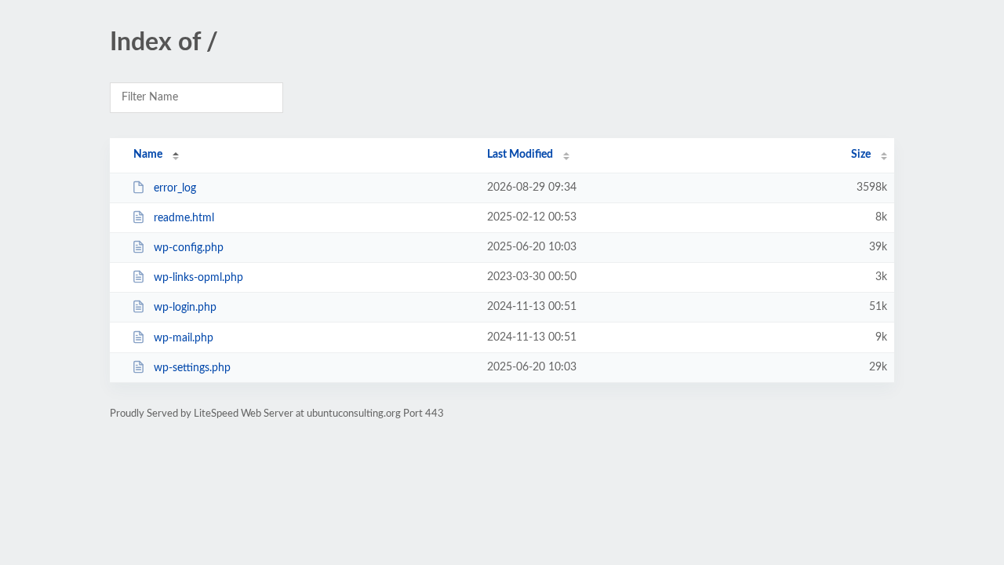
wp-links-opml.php (198, 277)
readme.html (184, 218)
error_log (175, 188)
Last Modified (520, 154)
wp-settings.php (192, 368)
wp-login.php (185, 307)
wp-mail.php (183, 338)
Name (147, 154)
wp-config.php (189, 247)
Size (861, 154)
